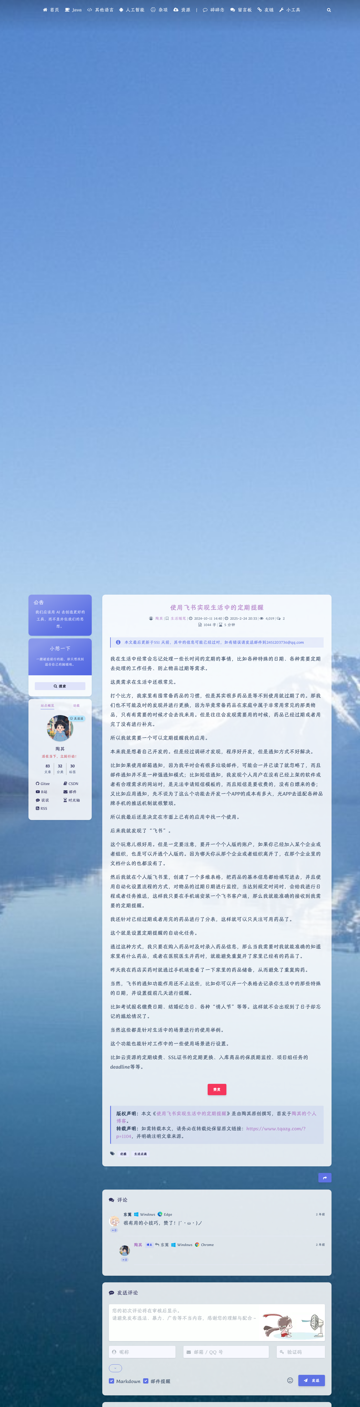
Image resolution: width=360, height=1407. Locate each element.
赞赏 (217, 1089)
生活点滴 (140, 1154)
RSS (43, 808)
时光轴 (73, 800)
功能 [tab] (76, 705)
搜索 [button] (61, 686)
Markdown (128, 1381)
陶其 (159, 618)
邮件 (72, 791)
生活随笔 (178, 618)
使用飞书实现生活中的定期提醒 (217, 607)
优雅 (123, 1154)
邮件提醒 (160, 1381)
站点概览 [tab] (47, 705)
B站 (43, 791)
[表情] (290, 1380)
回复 (317, 1228)
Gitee (44, 783)
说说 (44, 800)
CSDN (72, 783)
